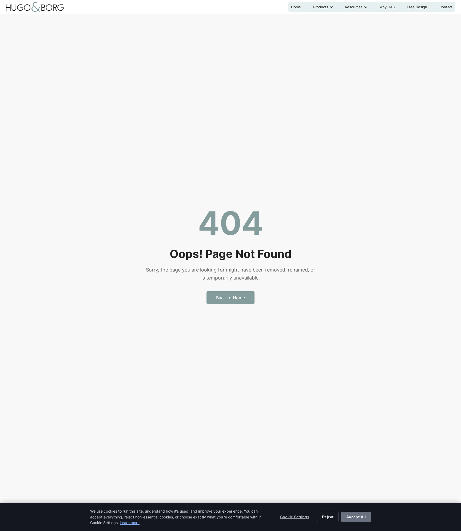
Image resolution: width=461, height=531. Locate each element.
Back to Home (230, 297)
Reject (327, 517)
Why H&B (387, 7)
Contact (445, 7)
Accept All (356, 517)
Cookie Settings (294, 517)
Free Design (417, 7)
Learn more (130, 522)
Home (296, 7)
